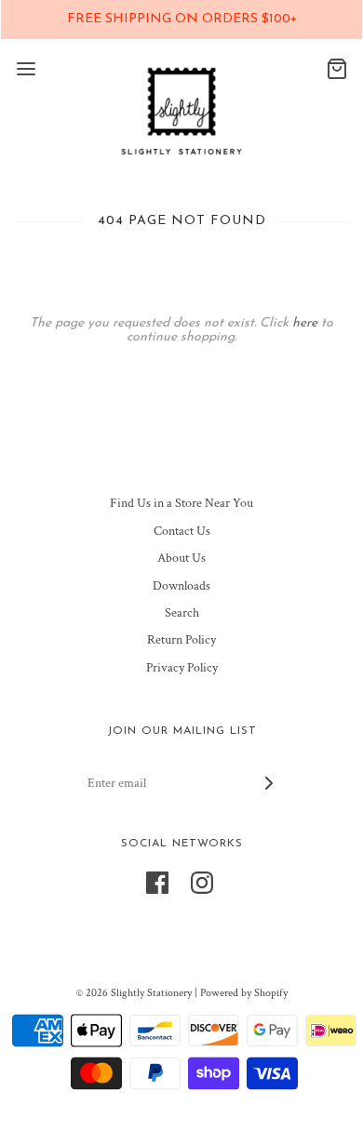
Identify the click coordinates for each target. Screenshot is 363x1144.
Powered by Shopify (244, 993)
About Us (181, 558)
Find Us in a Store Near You (181, 503)
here (304, 323)
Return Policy (181, 640)
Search (182, 613)
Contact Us (182, 531)
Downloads (181, 586)
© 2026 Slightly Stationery (134, 993)
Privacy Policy (182, 667)
